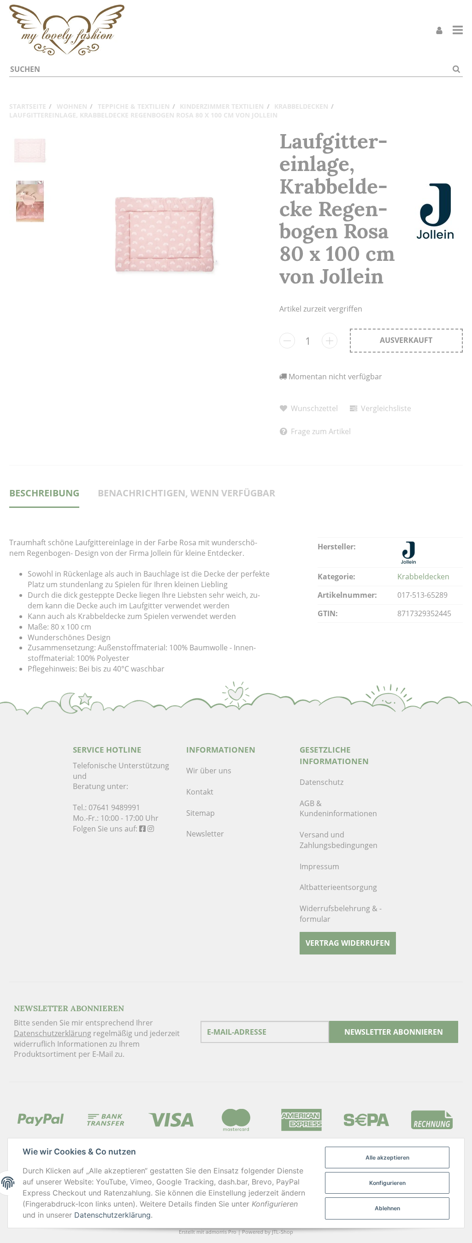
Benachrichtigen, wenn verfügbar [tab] (186, 493)
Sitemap (200, 813)
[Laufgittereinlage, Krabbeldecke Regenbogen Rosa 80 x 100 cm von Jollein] (165, 235)
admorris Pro (221, 1231)
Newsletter (205, 834)
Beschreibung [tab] (44, 493)
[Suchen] (456, 69)
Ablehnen (387, 1208)
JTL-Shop (282, 1231)
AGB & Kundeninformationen (338, 808)
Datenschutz (321, 782)
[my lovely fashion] (66, 30)
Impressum (319, 866)
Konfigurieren (387, 1182)
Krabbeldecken (423, 576)
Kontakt (199, 792)
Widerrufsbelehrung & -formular (341, 913)
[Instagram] (151, 829)
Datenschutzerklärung (52, 1033)
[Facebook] (142, 829)
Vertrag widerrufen (348, 943)
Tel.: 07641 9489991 (106, 807)
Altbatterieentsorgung (338, 887)
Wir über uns (208, 771)
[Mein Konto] (439, 30)
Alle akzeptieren (387, 1157)
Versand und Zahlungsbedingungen (339, 840)
